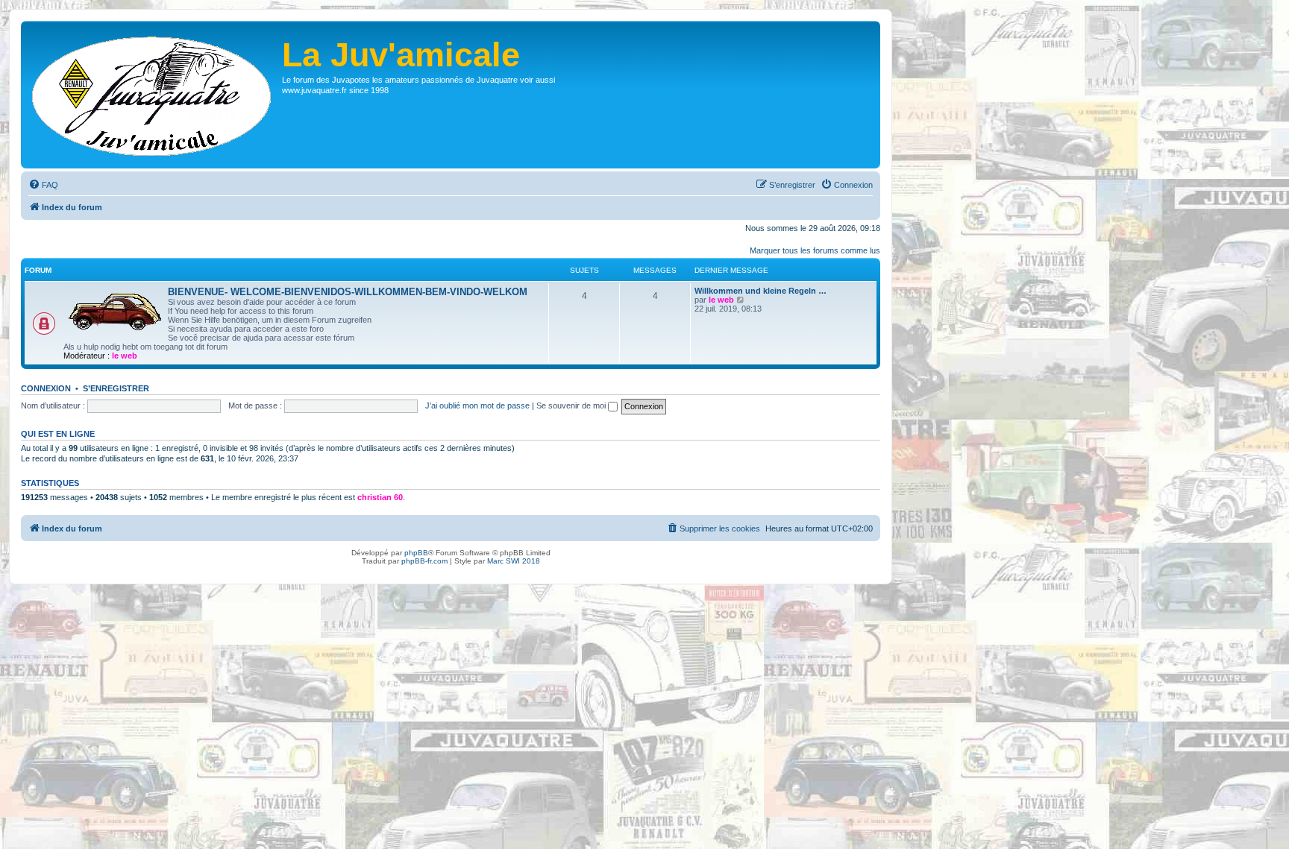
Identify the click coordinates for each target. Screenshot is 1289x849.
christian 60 (380, 497)
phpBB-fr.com (424, 561)
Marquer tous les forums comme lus (815, 250)
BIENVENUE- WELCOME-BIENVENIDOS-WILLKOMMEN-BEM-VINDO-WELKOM (347, 291)
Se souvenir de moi (572, 405)
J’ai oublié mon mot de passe (477, 405)
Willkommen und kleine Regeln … (760, 290)
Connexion (46, 388)
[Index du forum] (153, 95)
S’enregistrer (116, 388)
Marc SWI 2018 (513, 561)
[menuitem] (43, 185)
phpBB (416, 553)
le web (124, 355)
